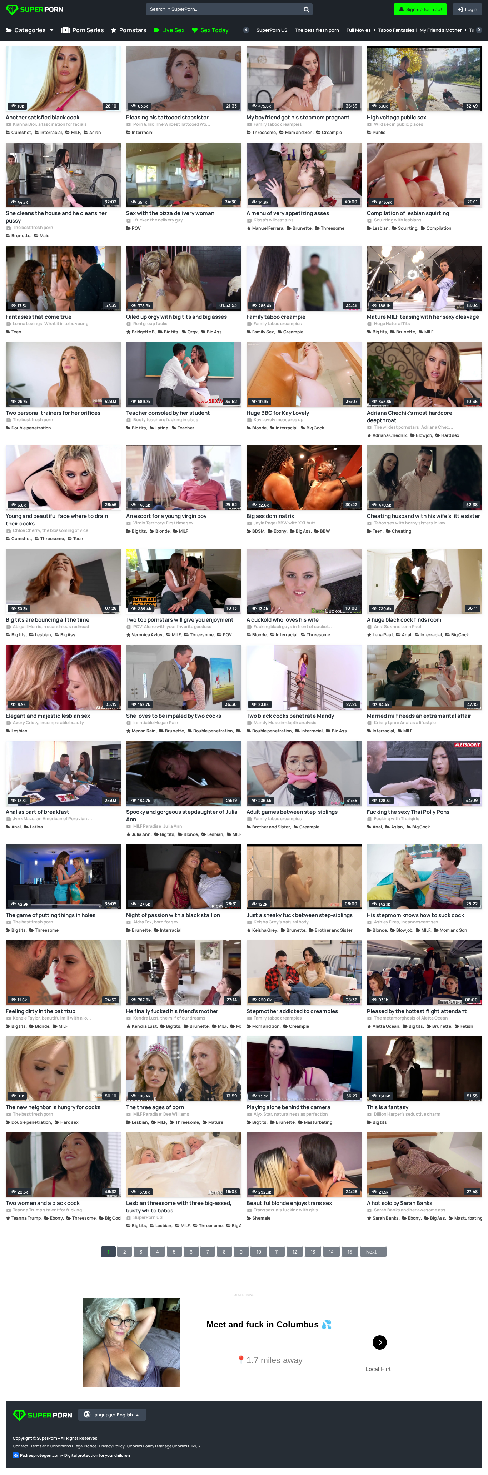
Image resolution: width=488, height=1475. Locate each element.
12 (295, 1252)
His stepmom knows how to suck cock (415, 915)
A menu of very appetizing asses (288, 213)
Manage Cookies (172, 1446)
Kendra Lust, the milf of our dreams (169, 1018)
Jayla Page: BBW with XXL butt (284, 523)
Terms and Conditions (50, 1446)
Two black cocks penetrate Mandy (290, 715)
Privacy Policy (112, 1446)
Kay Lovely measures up (278, 420)
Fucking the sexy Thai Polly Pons (408, 812)
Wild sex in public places (398, 124)
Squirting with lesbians (397, 220)
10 (259, 1252)
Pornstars (132, 30)
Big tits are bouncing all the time (47, 619)
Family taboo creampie (276, 316)
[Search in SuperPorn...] (306, 9)
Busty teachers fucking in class (165, 420)
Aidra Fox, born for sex (156, 922)
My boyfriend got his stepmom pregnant (298, 117)
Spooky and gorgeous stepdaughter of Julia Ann (182, 815)
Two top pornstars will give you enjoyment (180, 619)
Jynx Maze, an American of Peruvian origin (52, 819)
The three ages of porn (155, 1107)
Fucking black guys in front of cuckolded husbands (293, 626)
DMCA (195, 1446)
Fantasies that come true (38, 316)
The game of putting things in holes (50, 915)
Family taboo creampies (277, 124)
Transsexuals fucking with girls (285, 1210)
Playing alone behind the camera (288, 1107)
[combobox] (229, 9)
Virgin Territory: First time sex (163, 523)
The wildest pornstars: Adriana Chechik (413, 427)
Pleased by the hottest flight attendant (417, 1011)
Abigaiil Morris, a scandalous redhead (50, 626)
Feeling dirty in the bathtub (40, 1011)
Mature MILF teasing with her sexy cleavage (423, 316)
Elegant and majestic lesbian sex (48, 715)
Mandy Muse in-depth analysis (285, 723)
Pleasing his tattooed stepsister (167, 117)
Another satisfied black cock (42, 117)
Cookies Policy (140, 1446)
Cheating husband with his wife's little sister (423, 516)
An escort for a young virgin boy (166, 516)
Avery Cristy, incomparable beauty (48, 723)
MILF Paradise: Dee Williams (161, 1114)
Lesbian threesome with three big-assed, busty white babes (179, 1206)
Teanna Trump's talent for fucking (47, 1210)
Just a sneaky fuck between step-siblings (300, 915)
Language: (112, 1414)
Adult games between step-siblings (292, 812)
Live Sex (173, 30)
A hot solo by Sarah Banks (399, 1203)
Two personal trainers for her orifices (53, 413)
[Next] (479, 30)
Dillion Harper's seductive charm (406, 1114)
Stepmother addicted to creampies (292, 1011)
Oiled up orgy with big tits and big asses (176, 316)
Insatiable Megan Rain (155, 723)
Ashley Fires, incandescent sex (405, 922)
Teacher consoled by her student (168, 413)
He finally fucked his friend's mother (172, 1011)
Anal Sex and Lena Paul (397, 626)
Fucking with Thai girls (396, 819)
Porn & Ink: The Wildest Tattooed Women (173, 124)
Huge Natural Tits (391, 324)
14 (331, 1252)
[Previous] (246, 30)
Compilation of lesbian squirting (408, 213)
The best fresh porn (317, 30)
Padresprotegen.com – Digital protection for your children (75, 1455)
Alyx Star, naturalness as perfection (290, 1114)
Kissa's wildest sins (273, 220)
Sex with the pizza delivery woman (170, 213)
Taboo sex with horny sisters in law (409, 523)
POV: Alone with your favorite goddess (172, 626)
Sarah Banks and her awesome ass (409, 1210)
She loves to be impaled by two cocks (173, 715)
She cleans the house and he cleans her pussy (56, 216)
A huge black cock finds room (404, 619)
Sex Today (214, 30)
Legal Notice (85, 1446)
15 (350, 1252)
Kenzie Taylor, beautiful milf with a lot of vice (52, 1018)
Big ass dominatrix (270, 516)
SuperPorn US (272, 30)
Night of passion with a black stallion (173, 915)
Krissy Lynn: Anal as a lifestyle (404, 723)
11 (277, 1252)
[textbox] (223, 9)
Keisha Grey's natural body (281, 922)
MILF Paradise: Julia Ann (157, 826)
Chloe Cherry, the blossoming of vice (50, 530)
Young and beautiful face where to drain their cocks (57, 519)
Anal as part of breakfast (37, 812)
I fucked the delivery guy (158, 220)
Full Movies (359, 30)
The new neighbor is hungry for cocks (53, 1107)
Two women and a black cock (43, 1203)
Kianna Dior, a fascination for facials (49, 124)
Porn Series (88, 30)
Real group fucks (150, 324)
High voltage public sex (396, 117)
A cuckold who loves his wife (283, 619)
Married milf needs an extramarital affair (419, 715)
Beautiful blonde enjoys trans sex (289, 1203)
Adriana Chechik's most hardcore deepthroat (409, 416)
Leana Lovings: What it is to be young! (51, 324)
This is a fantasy (387, 1107)
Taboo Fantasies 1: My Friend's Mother (420, 30)
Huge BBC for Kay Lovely (278, 413)
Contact (20, 1446)
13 (313, 1252)
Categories (30, 30)
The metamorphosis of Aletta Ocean (410, 1018)
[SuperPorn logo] (34, 10)
